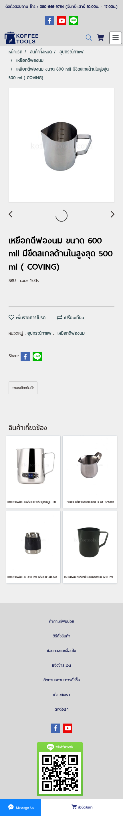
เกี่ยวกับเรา (61, 694)
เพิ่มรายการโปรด (29, 317)
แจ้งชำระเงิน (61, 665)
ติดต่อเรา (62, 709)
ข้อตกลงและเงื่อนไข (61, 650)
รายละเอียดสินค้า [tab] (23, 388)
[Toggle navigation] (115, 38)
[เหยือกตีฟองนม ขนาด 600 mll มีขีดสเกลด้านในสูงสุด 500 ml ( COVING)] (61, 145)
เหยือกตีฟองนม (71, 333)
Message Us (24, 807)
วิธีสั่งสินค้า (61, 636)
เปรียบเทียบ (73, 317)
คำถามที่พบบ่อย (61, 621)
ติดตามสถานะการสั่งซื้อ (61, 680)
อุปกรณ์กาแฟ (40, 333)
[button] (87, 37)
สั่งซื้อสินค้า (85, 807)
